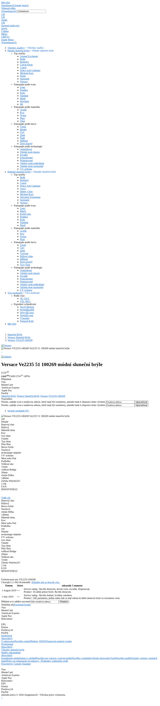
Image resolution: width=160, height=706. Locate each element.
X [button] (2, 11)
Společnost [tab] (6, 635)
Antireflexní (26, 149)
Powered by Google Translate (16, 663)
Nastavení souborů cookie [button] (59, 641)
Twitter (27, 604)
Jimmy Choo (26, 191)
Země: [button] (4, 20)
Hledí (22, 98)
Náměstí (24, 95)
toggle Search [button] (22, 5)
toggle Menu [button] (7, 39)
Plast (22, 118)
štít (21, 104)
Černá (23, 126)
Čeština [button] (5, 31)
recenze (11, 641)
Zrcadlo (24, 155)
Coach (23, 67)
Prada (23, 76)
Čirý (22, 132)
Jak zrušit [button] (63, 661)
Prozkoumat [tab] (7, 644)
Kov (22, 112)
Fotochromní (26, 157)
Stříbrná (24, 140)
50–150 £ (24, 298)
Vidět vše (5, 497)
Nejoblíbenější (27, 309)
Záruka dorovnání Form (104, 658)
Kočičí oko (25, 214)
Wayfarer (24, 101)
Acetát (23, 109)
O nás (4, 641)
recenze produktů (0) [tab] (18, 410)
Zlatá (22, 135)
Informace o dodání (26, 658)
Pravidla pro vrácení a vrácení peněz (54, 658)
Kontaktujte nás (9, 658)
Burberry (24, 62)
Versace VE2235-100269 (20, 340)
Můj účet (5, 2)
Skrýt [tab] (9, 638)
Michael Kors (26, 73)
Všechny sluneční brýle (12, 649)
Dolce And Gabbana (30, 70)
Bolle (22, 59)
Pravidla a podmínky (82, 658)
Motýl (23, 211)
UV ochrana (26, 169)
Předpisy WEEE (38, 641)
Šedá (22, 138)
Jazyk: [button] (4, 28)
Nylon (23, 115)
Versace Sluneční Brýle (19, 337)
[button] (80, 14)
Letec (22, 87)
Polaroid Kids (27, 321)
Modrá (23, 129)
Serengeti (24, 78)
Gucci (23, 188)
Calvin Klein (26, 64)
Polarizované (26, 160)
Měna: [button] (4, 34)
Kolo (22, 93)
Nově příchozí (27, 307)
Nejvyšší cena (27, 312)
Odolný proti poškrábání (32, 163)
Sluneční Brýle (15, 334)
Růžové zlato (26, 256)
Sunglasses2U (8, 5)
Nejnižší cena (26, 315)
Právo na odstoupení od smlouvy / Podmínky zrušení (33, 661)
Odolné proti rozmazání (31, 166)
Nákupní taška (8, 8)
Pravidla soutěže (124, 658)
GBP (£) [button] (5, 37)
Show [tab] (4, 638)
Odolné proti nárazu (30, 152)
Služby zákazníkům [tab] (11, 652)
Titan (22, 121)
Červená (24, 253)
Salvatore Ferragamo (30, 197)
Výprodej (24, 318)
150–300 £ (25, 301)
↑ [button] (1, 697)
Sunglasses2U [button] (10, 11)
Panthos (24, 90)
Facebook (19, 604)
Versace (24, 81)
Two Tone (25, 264)
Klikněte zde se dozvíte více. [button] (46, 582)
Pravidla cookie (22, 641)
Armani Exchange (29, 56)
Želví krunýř (26, 143)
